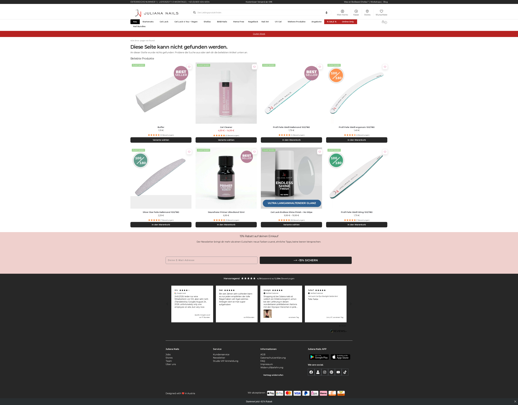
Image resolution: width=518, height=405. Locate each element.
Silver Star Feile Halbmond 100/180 (161, 212)
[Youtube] (338, 372)
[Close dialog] (515, 401)
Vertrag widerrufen (273, 375)
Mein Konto (342, 15)
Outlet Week (259, 34)
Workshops (375, 2)
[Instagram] (324, 372)
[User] (318, 372)
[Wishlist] (189, 67)
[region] (259, 304)
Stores (367, 15)
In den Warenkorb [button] (291, 140)
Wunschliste (381, 15)
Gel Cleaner (226, 127)
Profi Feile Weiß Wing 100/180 (357, 212)
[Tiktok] (345, 372)
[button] (384, 21)
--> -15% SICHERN (306, 260)
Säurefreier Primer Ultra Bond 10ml (226, 212)
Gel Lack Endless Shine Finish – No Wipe (291, 212)
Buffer (161, 127)
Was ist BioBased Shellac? (356, 2)
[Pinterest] (331, 372)
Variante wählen (161, 140)
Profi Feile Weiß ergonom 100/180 (357, 127)
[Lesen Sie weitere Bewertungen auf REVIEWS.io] (338, 331)
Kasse (356, 15)
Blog (385, 2)
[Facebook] (311, 372)
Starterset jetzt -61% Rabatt (259, 401)
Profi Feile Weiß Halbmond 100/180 (291, 127)
